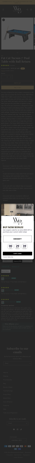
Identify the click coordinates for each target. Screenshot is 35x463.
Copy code (17, 253)
